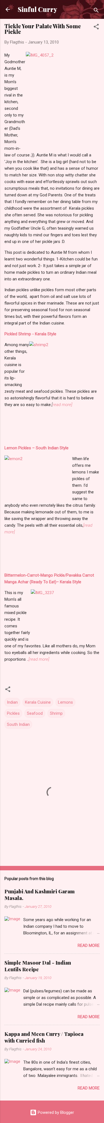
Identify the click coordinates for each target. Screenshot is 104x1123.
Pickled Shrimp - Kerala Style (30, 333)
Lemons (65, 702)
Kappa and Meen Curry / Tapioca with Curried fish (43, 1037)
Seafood (35, 713)
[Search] (96, 11)
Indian (12, 702)
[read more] (39, 659)
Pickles (13, 713)
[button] (96, 27)
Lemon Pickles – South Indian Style (36, 447)
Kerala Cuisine (38, 702)
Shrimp (56, 713)
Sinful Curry (37, 9)
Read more (89, 945)
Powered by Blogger (55, 1112)
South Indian (18, 724)
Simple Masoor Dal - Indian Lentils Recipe (37, 966)
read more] (62, 404)
